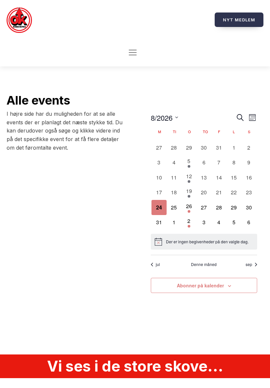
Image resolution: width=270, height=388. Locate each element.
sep (249, 264)
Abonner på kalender (200, 285)
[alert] (204, 242)
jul (158, 264)
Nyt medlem (239, 19)
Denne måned (204, 264)
